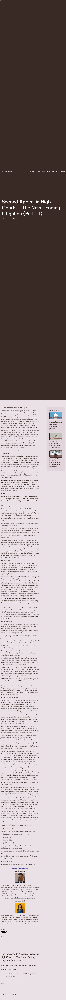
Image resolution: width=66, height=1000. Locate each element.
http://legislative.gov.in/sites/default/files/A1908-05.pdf (19, 831)
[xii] (21, 822)
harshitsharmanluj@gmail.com (26, 898)
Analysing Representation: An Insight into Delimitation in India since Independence (55, 425)
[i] (36, 460)
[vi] (17, 579)
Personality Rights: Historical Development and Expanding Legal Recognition (55, 462)
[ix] (22, 748)
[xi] (37, 808)
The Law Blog (6, 172)
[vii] (24, 679)
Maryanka (4, 915)
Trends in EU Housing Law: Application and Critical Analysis (54, 444)
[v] (16, 491)
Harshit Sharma (6, 885)
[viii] (24, 723)
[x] (37, 779)
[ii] (29, 462)
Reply (2, 983)
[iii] (9, 482)
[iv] (15, 486)
